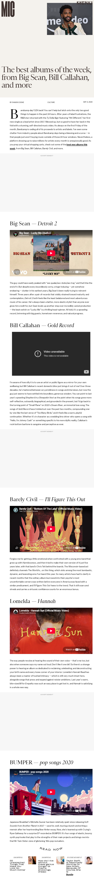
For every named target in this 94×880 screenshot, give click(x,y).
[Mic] (8, 9)
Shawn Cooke (18, 102)
